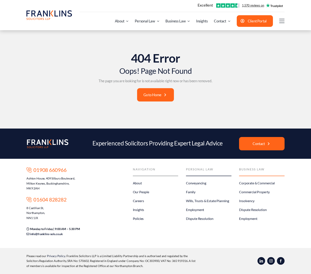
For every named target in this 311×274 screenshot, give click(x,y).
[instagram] (271, 261)
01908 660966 (49, 170)
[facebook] (281, 261)
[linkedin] (261, 261)
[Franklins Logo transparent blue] (49, 12)
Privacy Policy (56, 256)
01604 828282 (49, 199)
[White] (47, 140)
